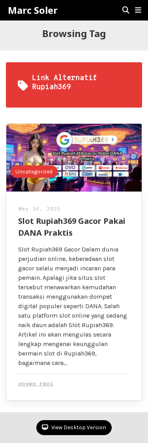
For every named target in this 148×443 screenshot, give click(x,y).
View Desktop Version (78, 427)
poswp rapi (36, 384)
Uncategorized (33, 171)
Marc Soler (33, 10)
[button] (138, 10)
